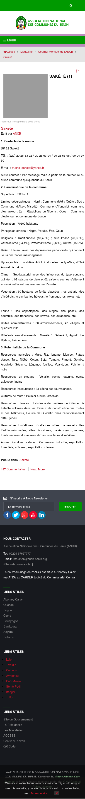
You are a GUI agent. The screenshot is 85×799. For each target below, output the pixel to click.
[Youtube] (33, 515)
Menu (11, 40)
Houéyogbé (10, 621)
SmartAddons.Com (67, 776)
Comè (7, 615)
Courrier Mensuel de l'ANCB (55, 51)
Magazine (26, 51)
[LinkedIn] (41, 515)
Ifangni (10, 692)
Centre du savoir (14, 741)
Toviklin (11, 665)
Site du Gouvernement (18, 719)
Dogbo (7, 610)
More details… (40, 793)
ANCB (17, 133)
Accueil (10, 51)
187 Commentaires (14, 469)
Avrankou (12, 675)
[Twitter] (16, 515)
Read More (37, 469)
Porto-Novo (13, 681)
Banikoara (10, 626)
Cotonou (11, 670)
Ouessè (8, 605)
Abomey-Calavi (13, 599)
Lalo (9, 659)
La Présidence (12, 724)
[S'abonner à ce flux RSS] (78, 71)
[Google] (24, 515)
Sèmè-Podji (13, 686)
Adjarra (8, 632)
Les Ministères (13, 730)
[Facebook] (7, 515)
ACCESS (9, 735)
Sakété (7, 128)
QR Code (9, 746)
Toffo (9, 697)
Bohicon (8, 637)
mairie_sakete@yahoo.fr (28, 167)
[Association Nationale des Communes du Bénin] (42, 22)
